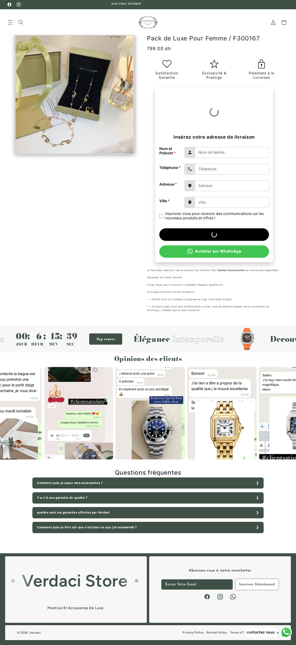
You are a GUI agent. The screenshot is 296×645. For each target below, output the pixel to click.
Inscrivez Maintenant (257, 584)
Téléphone (170, 167)
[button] (10, 22)
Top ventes (83, 339)
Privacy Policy (193, 632)
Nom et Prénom (167, 151)
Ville (164, 201)
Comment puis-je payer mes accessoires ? (70, 483)
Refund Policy (217, 632)
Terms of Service (242, 632)
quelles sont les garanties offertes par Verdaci (73, 512)
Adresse (168, 184)
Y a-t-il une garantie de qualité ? (62, 497)
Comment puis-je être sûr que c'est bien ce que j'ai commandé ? (87, 527)
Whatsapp (153, 310)
